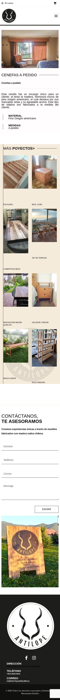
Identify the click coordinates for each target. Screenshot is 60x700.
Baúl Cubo (37, 205)
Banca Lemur (9, 378)
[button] (56, 15)
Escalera (8, 205)
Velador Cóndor (40, 322)
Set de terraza (39, 258)
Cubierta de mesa (11, 269)
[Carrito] (55, 3)
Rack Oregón (38, 382)
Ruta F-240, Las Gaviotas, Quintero (23, 667)
